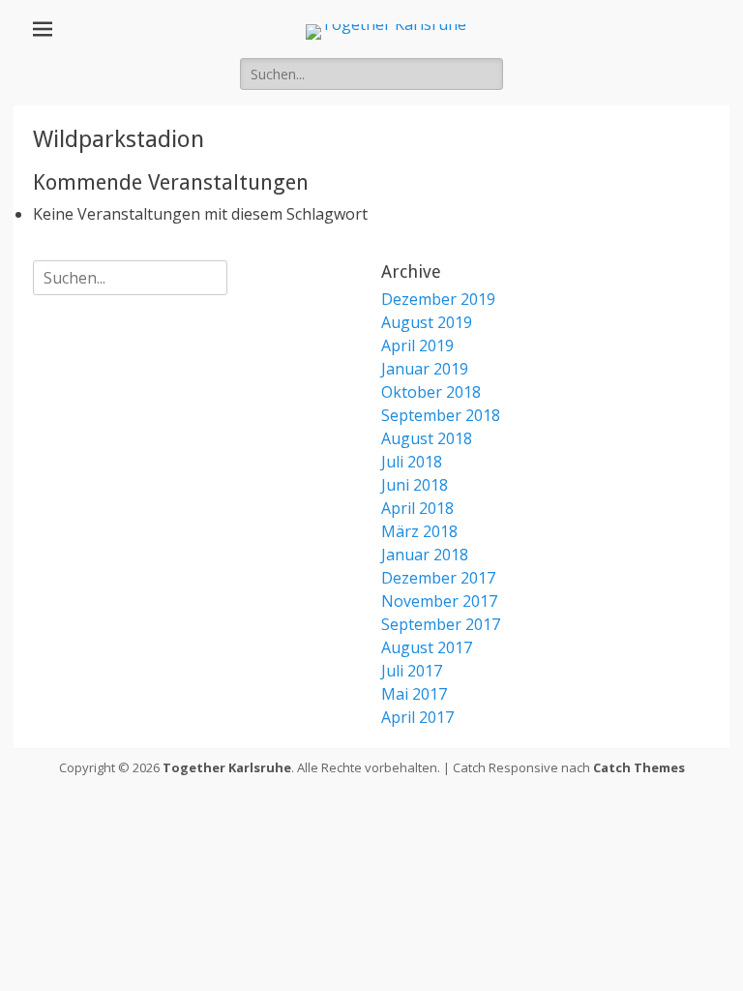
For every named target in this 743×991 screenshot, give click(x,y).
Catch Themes (639, 767)
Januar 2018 (424, 554)
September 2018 (440, 415)
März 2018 (419, 531)
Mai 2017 (414, 694)
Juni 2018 (414, 485)
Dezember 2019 (438, 299)
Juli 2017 (411, 670)
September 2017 (440, 624)
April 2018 (417, 508)
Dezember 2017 (438, 577)
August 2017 (426, 647)
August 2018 (426, 438)
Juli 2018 (411, 461)
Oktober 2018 (431, 392)
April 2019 (417, 345)
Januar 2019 (424, 368)
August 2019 (426, 322)
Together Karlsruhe (227, 767)
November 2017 (439, 601)
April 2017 (417, 717)
